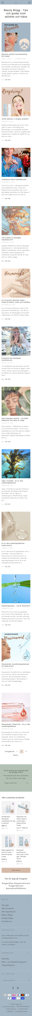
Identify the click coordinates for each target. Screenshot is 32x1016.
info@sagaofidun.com (10, 938)
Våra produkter (8, 908)
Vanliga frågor (7, 918)
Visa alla (16, 870)
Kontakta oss (7, 921)
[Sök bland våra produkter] (29, 2)
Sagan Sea (18, 1004)
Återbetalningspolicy (23, 1006)
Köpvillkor (6, 959)
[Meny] (3, 2)
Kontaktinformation (21, 1011)
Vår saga (5, 905)
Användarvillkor (23, 1009)
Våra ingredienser (9, 912)
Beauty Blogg (7, 915)
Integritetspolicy (8, 965)
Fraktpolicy (10, 1011)
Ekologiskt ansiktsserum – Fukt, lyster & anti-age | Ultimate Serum (23, 854)
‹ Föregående (9, 751)
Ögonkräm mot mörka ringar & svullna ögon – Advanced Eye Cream (21, 821)
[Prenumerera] (27, 783)
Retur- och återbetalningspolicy (14, 962)
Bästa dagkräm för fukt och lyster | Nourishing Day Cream (8, 853)
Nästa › (16, 755)
